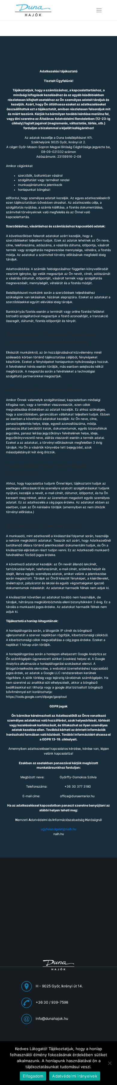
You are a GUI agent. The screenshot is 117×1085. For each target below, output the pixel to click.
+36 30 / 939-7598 (52, 1002)
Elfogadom (33, 1076)
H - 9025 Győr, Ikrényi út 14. (59, 986)
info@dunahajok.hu (52, 1018)
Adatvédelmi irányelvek (74, 1076)
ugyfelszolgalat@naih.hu (58, 829)
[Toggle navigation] (99, 10)
